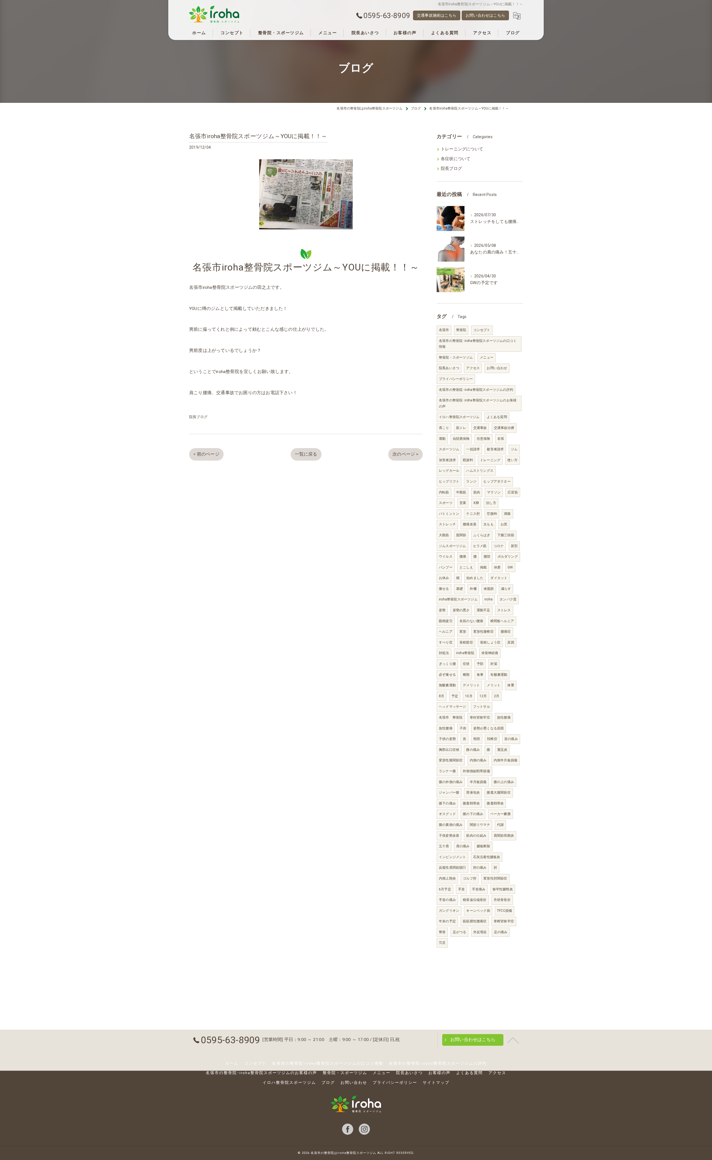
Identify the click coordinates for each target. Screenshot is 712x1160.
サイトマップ (436, 1082)
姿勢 (442, 610)
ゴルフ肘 (469, 878)
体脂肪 (489, 589)
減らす (506, 589)
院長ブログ (198, 417)
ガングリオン (449, 911)
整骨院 (461, 330)
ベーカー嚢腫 (500, 814)
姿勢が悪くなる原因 (488, 728)
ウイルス (446, 556)
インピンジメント (452, 857)
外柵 (473, 589)
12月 (483, 696)
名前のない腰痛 (471, 621)
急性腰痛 (504, 717)
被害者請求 (495, 449)
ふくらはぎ (481, 535)
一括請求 (473, 449)
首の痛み (511, 739)
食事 (480, 675)
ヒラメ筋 (480, 546)
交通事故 (480, 428)
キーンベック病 (478, 911)
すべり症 (446, 642)
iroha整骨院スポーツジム (458, 599)
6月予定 (445, 889)
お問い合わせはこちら (485, 15)
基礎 (459, 589)
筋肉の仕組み (476, 836)
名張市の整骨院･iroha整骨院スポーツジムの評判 (476, 390)
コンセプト (481, 330)
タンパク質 (508, 599)
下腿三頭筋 (505, 535)
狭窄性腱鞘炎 (503, 889)
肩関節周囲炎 (504, 836)
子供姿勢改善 (449, 836)
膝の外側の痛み (451, 782)
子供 (462, 728)
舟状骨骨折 (502, 900)
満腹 (507, 514)
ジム (514, 449)
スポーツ (446, 503)
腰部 (487, 556)
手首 (461, 889)
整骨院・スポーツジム (456, 357)
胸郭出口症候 (449, 750)
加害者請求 (447, 460)
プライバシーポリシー (456, 379)
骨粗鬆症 (466, 642)
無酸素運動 (447, 685)
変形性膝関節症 (451, 760)
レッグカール (449, 471)
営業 (462, 503)
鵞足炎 (502, 750)
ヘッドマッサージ (452, 707)
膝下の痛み (447, 803)
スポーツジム (449, 449)
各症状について (455, 159)
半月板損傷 (478, 782)
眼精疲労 (446, 621)
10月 (469, 696)
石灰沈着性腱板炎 (486, 857)
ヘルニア (446, 632)
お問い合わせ (497, 368)
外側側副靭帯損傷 (476, 771)
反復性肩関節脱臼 (452, 868)
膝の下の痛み (473, 814)
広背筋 (513, 492)
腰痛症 (506, 632)
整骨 (442, 932)
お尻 (504, 524)
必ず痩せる (447, 675)
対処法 (444, 653)
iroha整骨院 (465, 653)
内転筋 (444, 492)
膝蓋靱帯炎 (471, 803)
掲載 (483, 567)
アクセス (473, 368)
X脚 (476, 503)
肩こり (444, 428)
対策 (493, 664)
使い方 (512, 460)
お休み (444, 578)
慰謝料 (468, 460)
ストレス (504, 610)
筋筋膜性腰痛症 (474, 921)
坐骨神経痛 (489, 653)
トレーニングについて (462, 149)
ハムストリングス (479, 471)
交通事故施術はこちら (436, 15)
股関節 (461, 535)
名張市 (444, 330)
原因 (510, 642)
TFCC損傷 (504, 911)
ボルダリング (508, 556)
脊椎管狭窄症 (504, 921)
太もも (488, 524)
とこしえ (466, 567)
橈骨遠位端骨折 (474, 900)
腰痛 (462, 556)
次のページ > (405, 454)
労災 (442, 943)
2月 (496, 696)
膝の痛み (473, 750)
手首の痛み (447, 900)
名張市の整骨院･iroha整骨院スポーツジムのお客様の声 (477, 403)
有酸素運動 (498, 675)
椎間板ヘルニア (502, 621)
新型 (514, 546)
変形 (462, 632)
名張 (500, 439)
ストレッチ (447, 524)
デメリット (471, 685)
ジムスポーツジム (452, 546)
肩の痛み (463, 846)
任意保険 (483, 439)
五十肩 (444, 846)
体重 (510, 685)
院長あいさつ (449, 368)
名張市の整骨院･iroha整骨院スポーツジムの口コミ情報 (477, 344)
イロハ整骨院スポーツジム (459, 417)
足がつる (459, 932)
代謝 (500, 825)
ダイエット (498, 578)
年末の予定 (447, 921)
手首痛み (479, 889)
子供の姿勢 (447, 739)
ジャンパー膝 (449, 792)
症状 (466, 664)
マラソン (494, 492)
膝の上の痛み (504, 782)
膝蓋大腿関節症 (498, 792)
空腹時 (492, 514)
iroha (488, 599)
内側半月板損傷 (505, 760)
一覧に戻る (306, 454)
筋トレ (461, 428)
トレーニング (490, 460)
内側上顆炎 (447, 878)
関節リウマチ (480, 825)
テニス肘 (473, 514)
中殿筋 (461, 492)
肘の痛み (480, 868)
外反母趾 (480, 932)
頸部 (476, 739)
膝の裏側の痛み (451, 825)
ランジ (471, 481)
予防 (480, 664)
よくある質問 (497, 417)
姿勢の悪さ (461, 610)
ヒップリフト (449, 481)
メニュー (486, 357)
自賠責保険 (461, 439)
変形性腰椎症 (483, 632)
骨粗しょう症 (490, 642)
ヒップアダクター (497, 481)
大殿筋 (444, 535)
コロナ (499, 546)
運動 (442, 439)
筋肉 (476, 492)
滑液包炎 (473, 792)
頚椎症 (492, 739)
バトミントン (449, 514)
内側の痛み (478, 760)
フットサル (481, 707)
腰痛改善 (469, 524)
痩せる (444, 589)
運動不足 (483, 610)
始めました (474, 578)
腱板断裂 (483, 846)
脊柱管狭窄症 (480, 717)
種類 (466, 675)
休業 (497, 567)
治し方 (491, 503)
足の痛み (501, 932)
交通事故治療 (504, 428)
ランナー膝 (447, 771)
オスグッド (447, 814)
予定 (454, 696)
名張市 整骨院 (451, 717)
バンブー (446, 567)
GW (510, 567)
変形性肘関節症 (495, 878)
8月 (441, 696)
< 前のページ (206, 454)
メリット (493, 685)
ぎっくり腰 (447, 664)
